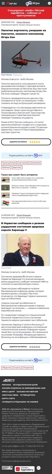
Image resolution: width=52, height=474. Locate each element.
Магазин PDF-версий (27, 392)
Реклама (6, 385)
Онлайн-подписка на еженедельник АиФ (23, 388)
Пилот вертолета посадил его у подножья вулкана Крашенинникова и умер (28, 179)
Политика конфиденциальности (16, 461)
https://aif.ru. (35, 457)
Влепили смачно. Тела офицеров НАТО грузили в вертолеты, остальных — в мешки (30, 187)
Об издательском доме (25, 385)
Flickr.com (17, 75)
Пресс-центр (8, 392)
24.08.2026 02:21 (8, 215)
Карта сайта (8, 398)
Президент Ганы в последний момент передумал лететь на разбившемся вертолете (30, 194)
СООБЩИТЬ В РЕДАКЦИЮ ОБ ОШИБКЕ (20, 402)
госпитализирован (21, 332)
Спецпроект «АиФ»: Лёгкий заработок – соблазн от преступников (26, 13)
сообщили (27, 122)
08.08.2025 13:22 (8, 22)
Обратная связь (10, 395)
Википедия (6, 268)
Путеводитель (27, 395)
